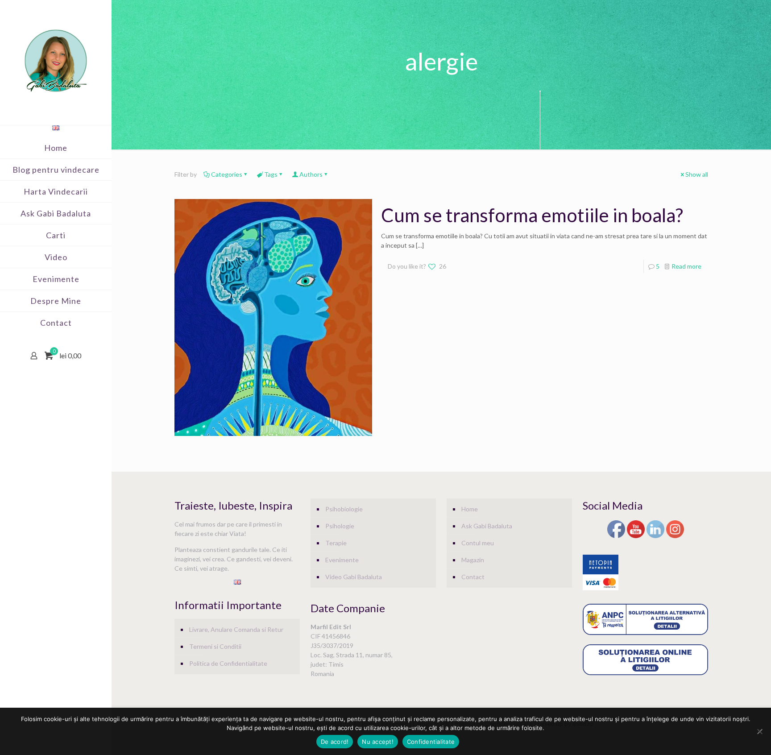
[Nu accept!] (759, 731)
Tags (271, 174)
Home (469, 509)
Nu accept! (378, 741)
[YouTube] (636, 536)
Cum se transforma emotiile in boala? (532, 215)
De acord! (334, 741)
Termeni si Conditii (215, 646)
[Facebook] (616, 536)
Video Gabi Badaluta (353, 577)
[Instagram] (675, 536)
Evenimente (342, 560)
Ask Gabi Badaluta (486, 526)
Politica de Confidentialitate (228, 663)
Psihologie (339, 526)
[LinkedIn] (655, 536)
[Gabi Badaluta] (56, 60)
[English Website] (56, 127)
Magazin (472, 560)
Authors (311, 174)
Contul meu (477, 543)
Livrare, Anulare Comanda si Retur (236, 629)
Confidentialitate (431, 741)
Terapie (336, 543)
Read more (686, 266)
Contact (473, 577)
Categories (226, 174)
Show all (696, 174)
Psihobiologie (344, 509)
